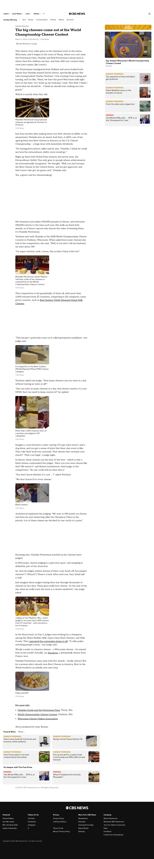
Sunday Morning (10, 20)
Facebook (32, 822)
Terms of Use (58, 828)
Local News (17, 14)
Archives (70, 20)
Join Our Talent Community (114, 825)
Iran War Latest (8, 822)
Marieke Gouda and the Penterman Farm (39, 710)
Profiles (53, 20)
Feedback (107, 831)
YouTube (31, 818)
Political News (8, 818)
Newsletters (83, 818)
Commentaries (41, 20)
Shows (37, 14)
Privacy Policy (58, 818)
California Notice (59, 822)
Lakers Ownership (10, 828)
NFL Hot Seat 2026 (10, 825)
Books (30, 20)
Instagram (32, 825)
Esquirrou (53, 652)
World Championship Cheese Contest (37, 714)
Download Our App (85, 825)
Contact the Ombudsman (113, 835)
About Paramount (110, 818)
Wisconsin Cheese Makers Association (38, 718)
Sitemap (81, 831)
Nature (61, 20)
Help (105, 828)
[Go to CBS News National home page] (77, 14)
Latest (6, 14)
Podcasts (81, 822)
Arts (24, 20)
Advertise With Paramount (114, 822)
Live (28, 14)
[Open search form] (149, 14)
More (21, 732)
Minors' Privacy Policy (61, 831)
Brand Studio (83, 828)
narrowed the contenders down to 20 (48, 641)
